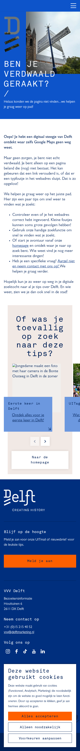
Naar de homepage (40, 460)
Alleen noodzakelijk (40, 727)
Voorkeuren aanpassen (40, 738)
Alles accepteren (40, 716)
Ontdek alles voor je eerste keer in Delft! (28, 417)
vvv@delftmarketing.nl (19, 632)
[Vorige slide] (34, 441)
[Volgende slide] (45, 441)
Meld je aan (40, 561)
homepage (20, 246)
